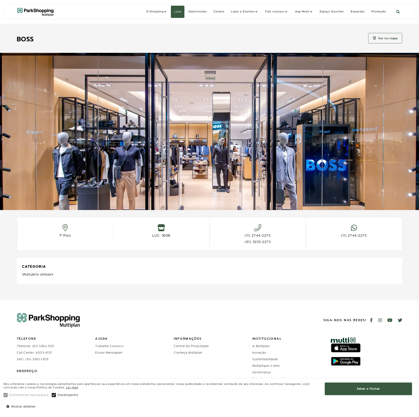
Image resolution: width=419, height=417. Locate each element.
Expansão (357, 11)
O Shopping (154, 11)
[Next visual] (411, 130)
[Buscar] (398, 12)
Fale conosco (274, 11)
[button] (156, 12)
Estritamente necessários (28, 395)
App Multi (302, 11)
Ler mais (72, 387)
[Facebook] (371, 320)
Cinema (218, 11)
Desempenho (68, 395)
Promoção (378, 11)
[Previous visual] (8, 130)
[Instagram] (380, 320)
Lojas (177, 11)
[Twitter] (400, 320)
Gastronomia (197, 11)
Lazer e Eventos (242, 11)
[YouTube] (390, 320)
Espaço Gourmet (332, 11)
